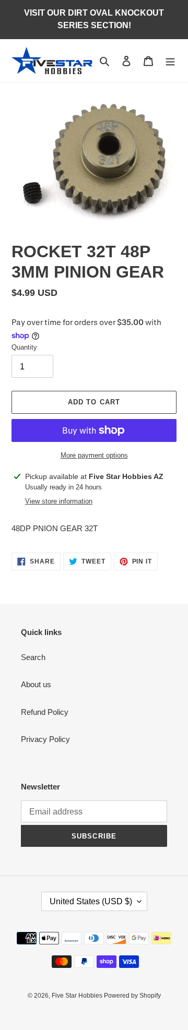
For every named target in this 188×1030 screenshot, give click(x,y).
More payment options (94, 455)
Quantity (24, 347)
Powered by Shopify (132, 995)
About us (36, 684)
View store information (58, 501)
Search (33, 657)
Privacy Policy (45, 739)
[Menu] (170, 61)
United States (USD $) (91, 901)
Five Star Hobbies (78, 995)
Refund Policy (44, 712)
